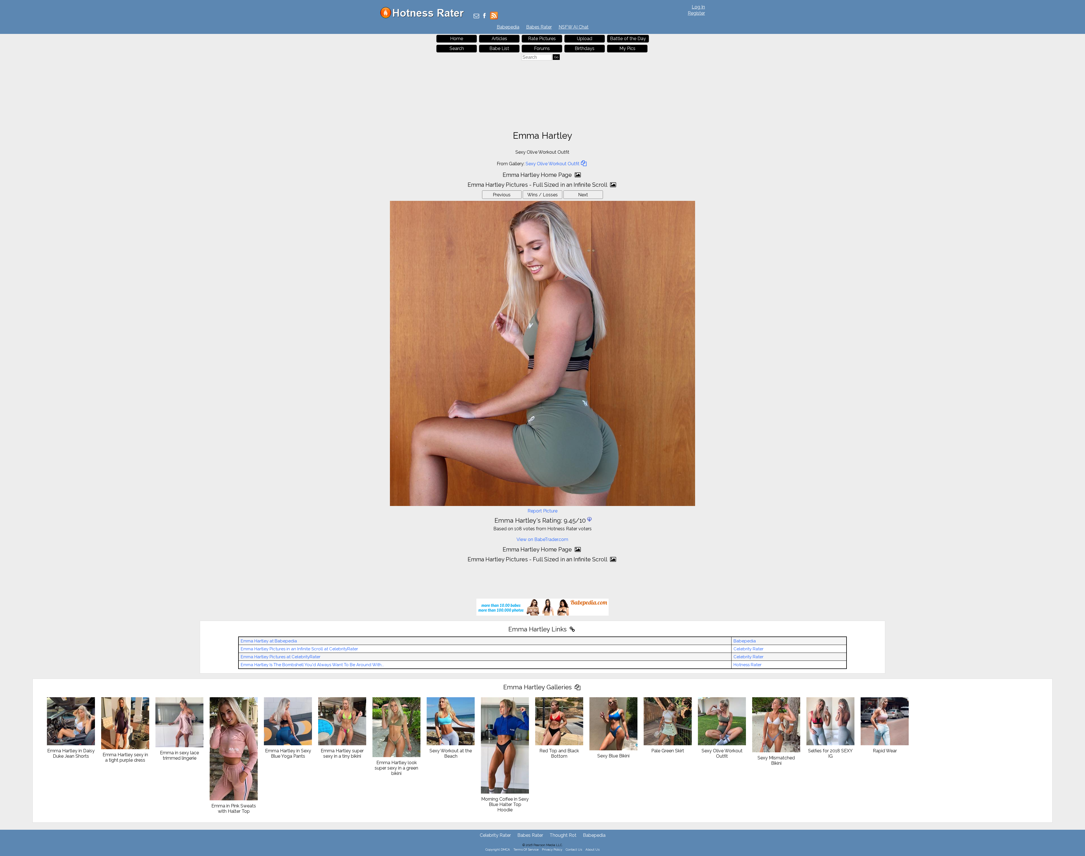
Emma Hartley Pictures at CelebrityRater (280, 656)
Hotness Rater (747, 664)
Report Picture (542, 511)
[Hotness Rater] (424, 16)
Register (696, 13)
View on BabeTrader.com (542, 539)
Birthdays (584, 48)
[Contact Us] (476, 16)
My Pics (627, 48)
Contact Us (574, 849)
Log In (698, 7)
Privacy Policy (552, 849)
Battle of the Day (628, 38)
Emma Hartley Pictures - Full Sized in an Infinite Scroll (538, 184)
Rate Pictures (542, 38)
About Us (592, 849)
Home (456, 38)
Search (457, 48)
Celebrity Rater (748, 648)
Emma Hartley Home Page (538, 174)
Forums (542, 48)
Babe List (499, 48)
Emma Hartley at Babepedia (269, 641)
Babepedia (508, 27)
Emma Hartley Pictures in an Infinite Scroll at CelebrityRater (299, 648)
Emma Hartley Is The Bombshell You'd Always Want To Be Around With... (312, 664)
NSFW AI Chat (574, 27)
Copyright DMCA (497, 849)
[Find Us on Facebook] (484, 16)
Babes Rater (539, 27)
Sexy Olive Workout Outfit (553, 163)
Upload (584, 38)
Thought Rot (563, 835)
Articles (499, 38)
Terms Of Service (526, 849)
